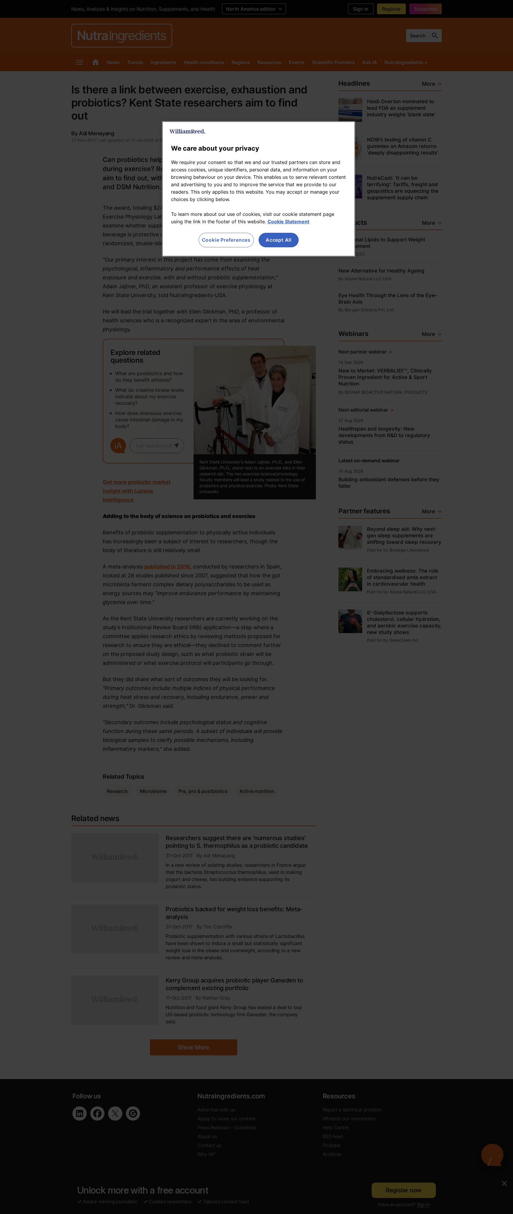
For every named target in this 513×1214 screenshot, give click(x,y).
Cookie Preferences (226, 240)
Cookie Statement (288, 221)
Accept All (279, 240)
